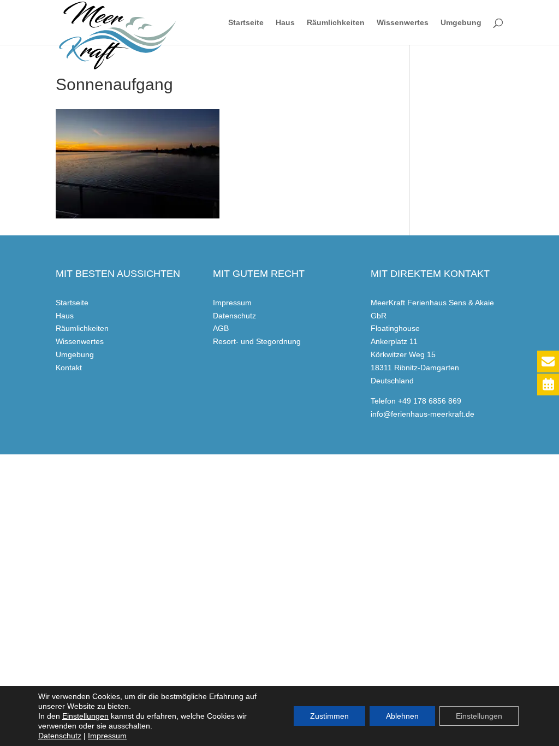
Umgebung (461, 23)
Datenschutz (234, 315)
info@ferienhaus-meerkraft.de (422, 414)
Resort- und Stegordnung (257, 341)
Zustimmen (329, 716)
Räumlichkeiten (336, 23)
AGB (221, 328)
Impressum (232, 302)
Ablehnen (402, 716)
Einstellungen (85, 716)
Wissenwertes (403, 23)
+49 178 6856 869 (429, 400)
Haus (285, 23)
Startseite (246, 23)
